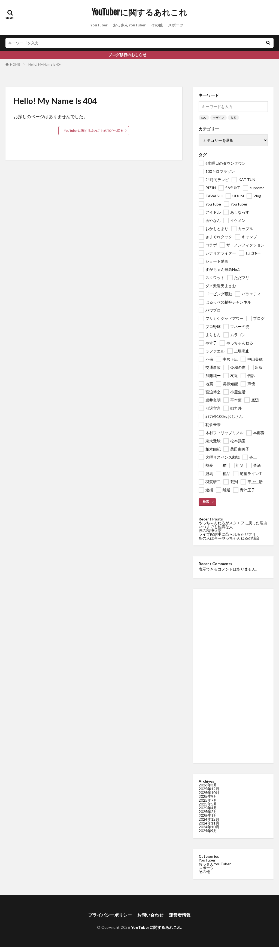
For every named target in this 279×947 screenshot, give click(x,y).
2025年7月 (208, 800)
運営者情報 (180, 914)
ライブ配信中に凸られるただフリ (227, 534)
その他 (157, 25)
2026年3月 (208, 785)
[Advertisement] (233, 676)
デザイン (218, 117)
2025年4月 (208, 807)
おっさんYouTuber (129, 25)
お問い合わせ (150, 914)
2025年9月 (208, 796)
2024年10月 (209, 827)
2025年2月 (208, 811)
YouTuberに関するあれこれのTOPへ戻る (93, 130)
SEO (203, 117)
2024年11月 (209, 823)
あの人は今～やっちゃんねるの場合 (229, 538)
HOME (15, 64)
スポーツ (175, 25)
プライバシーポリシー (110, 914)
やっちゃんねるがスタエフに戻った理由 (233, 522)
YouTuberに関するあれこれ (139, 12)
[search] (268, 43)
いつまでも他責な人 (216, 526)
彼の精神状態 (210, 530)
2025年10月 (209, 792)
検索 (206, 501)
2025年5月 (208, 804)
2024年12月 (209, 819)
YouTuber (99, 25)
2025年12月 (209, 788)
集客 (233, 117)
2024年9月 (208, 830)
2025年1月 (208, 815)
